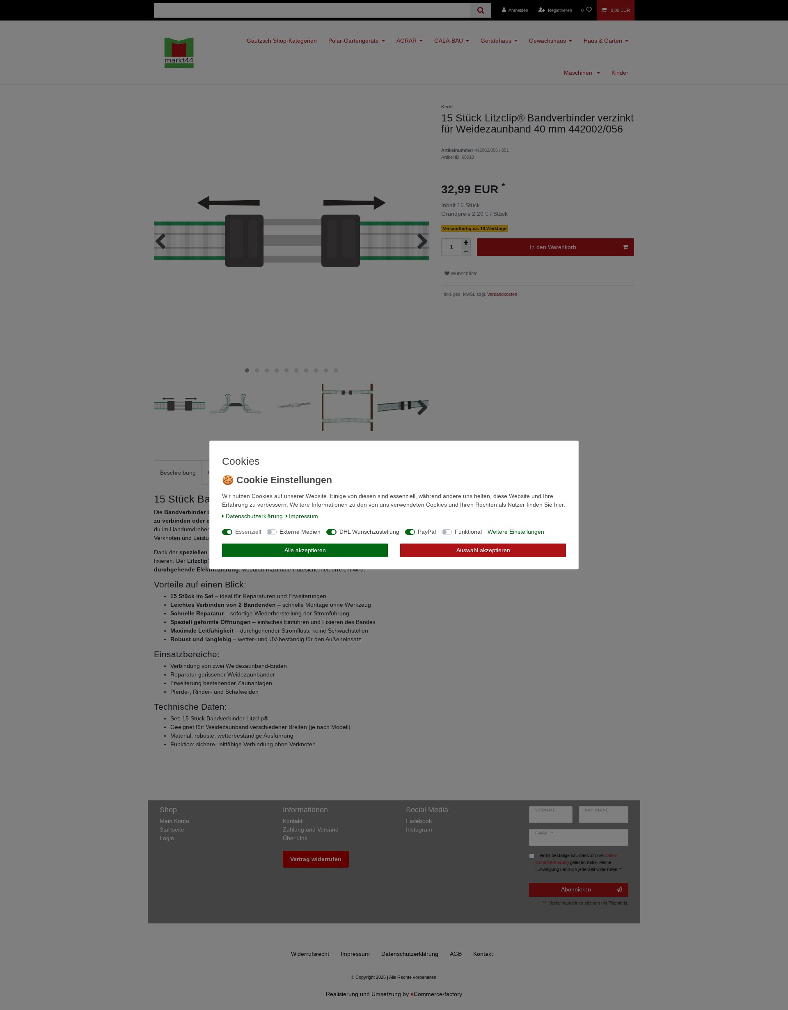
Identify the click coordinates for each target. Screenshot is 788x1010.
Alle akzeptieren (305, 550)
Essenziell (248, 531)
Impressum (303, 516)
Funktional (468, 531)
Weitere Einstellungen (516, 531)
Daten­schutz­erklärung (254, 516)
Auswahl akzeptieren (483, 550)
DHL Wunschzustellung (369, 531)
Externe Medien (300, 531)
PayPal (427, 531)
